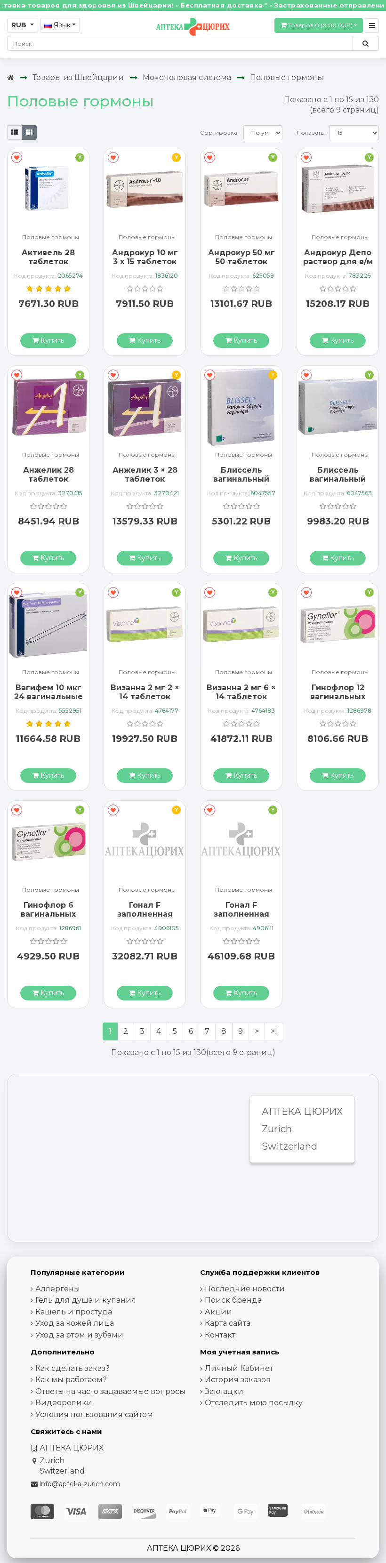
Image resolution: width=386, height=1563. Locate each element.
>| (274, 1031)
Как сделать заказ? (72, 1368)
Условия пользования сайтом (94, 1414)
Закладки (224, 1391)
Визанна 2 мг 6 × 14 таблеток (241, 692)
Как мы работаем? (71, 1379)
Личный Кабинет (239, 1368)
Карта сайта (227, 1323)
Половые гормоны (286, 77)
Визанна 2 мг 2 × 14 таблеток (145, 692)
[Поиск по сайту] (365, 43)
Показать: (311, 132)
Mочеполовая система (187, 77)
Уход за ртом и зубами (79, 1334)
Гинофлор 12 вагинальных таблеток (337, 696)
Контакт (220, 1334)
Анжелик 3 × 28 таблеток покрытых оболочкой (145, 484)
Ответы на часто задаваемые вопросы (110, 1391)
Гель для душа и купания (85, 1300)
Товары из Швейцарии (78, 77)
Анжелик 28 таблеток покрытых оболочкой (48, 484)
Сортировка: (219, 132)
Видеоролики (63, 1402)
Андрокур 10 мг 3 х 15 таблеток (145, 257)
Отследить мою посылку (254, 1402)
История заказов (238, 1379)
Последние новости (245, 1288)
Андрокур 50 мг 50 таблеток (241, 257)
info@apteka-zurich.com (80, 1484)
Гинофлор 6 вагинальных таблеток (48, 914)
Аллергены (57, 1288)
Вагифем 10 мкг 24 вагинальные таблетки (48, 696)
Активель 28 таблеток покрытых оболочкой (48, 266)
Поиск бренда (233, 1300)
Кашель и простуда (73, 1311)
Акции (218, 1311)
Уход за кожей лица (74, 1323)
